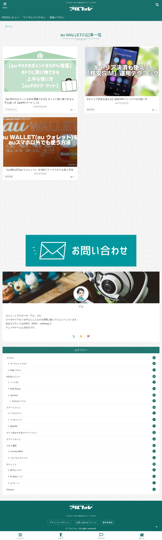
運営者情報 (107, 522)
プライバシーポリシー (59, 522)
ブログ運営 (11, 446)
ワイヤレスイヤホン (34, 17)
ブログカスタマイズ (18, 458)
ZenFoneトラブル (19, 401)
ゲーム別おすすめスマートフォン (21, 433)
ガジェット (11, 464)
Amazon (10, 489)
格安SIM (90, 109)
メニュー (20, 538)
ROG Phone (15, 389)
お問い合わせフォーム (86, 522)
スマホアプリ (11, 109)
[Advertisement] (81, 207)
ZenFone (14, 395)
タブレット (15, 483)
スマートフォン (13, 407)
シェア (61, 538)
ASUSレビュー (10, 17)
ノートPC (14, 382)
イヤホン (10, 358)
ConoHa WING (16, 451)
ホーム (9, 26)
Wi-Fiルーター (16, 470)
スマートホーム (13, 439)
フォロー (101, 538)
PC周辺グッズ (16, 477)
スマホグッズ (16, 420)
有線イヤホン (57, 17)
